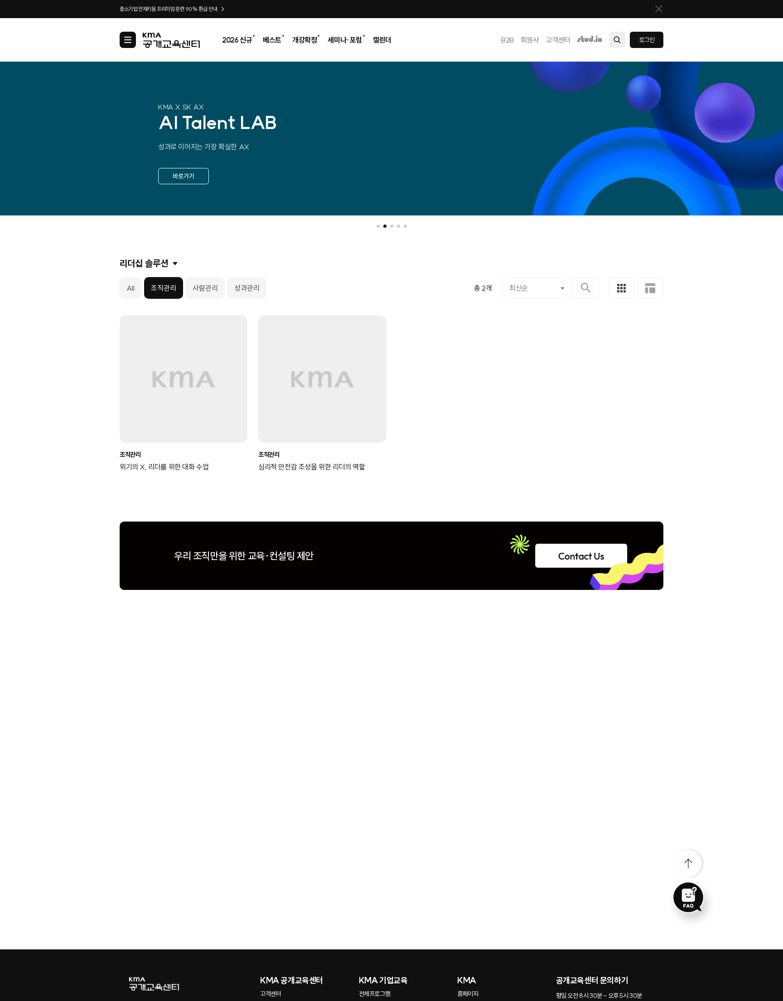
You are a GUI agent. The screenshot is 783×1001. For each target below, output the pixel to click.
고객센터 (558, 40)
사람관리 (205, 287)
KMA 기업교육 (383, 980)
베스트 (272, 39)
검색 (617, 40)
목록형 (621, 288)
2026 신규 (237, 39)
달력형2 (650, 288)
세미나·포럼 (345, 39)
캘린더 (382, 39)
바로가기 (183, 176)
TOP (688, 863)
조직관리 (163, 287)
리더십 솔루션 (144, 263)
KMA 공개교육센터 (291, 980)
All (130, 287)
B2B (507, 40)
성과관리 (247, 287)
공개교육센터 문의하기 (592, 980)
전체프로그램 (375, 994)
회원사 (530, 40)
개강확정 (304, 39)
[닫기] (659, 9)
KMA (466, 980)
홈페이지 (467, 994)
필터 (586, 288)
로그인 (647, 40)
